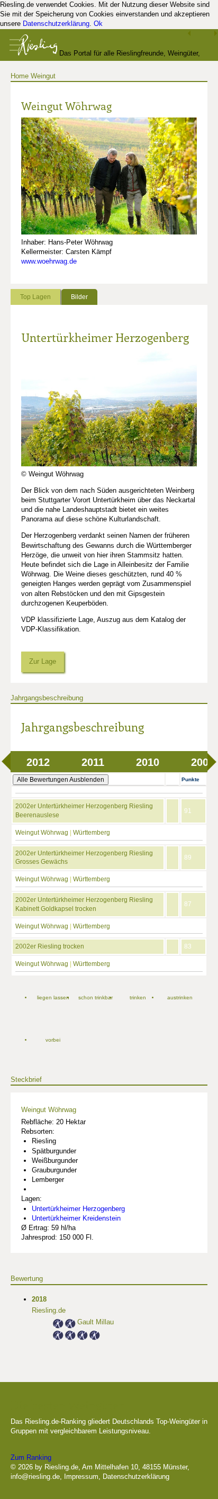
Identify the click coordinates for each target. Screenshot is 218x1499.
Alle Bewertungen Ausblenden (60, 779)
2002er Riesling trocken (49, 946)
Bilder (79, 297)
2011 (92, 762)
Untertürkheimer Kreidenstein (76, 1218)
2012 (38, 762)
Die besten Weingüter (67, 1405)
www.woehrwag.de (49, 261)
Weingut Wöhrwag (41, 832)
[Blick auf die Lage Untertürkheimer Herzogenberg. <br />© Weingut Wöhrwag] (109, 464)
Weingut (43, 76)
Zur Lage (42, 661)
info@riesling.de (35, 1476)
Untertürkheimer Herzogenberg (105, 337)
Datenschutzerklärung (56, 24)
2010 (147, 762)
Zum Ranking (31, 1457)
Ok (98, 24)
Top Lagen (35, 297)
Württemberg (91, 832)
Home (20, 76)
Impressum (81, 1476)
